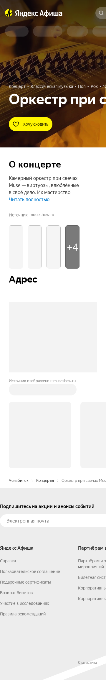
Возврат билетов (16, 592)
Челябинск (19, 480)
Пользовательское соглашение (30, 571)
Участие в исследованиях (24, 603)
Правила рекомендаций (23, 614)
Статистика (87, 663)
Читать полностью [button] (29, 199)
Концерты (45, 480)
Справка (8, 561)
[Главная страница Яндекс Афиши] (9, 13)
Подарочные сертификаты (25, 582)
